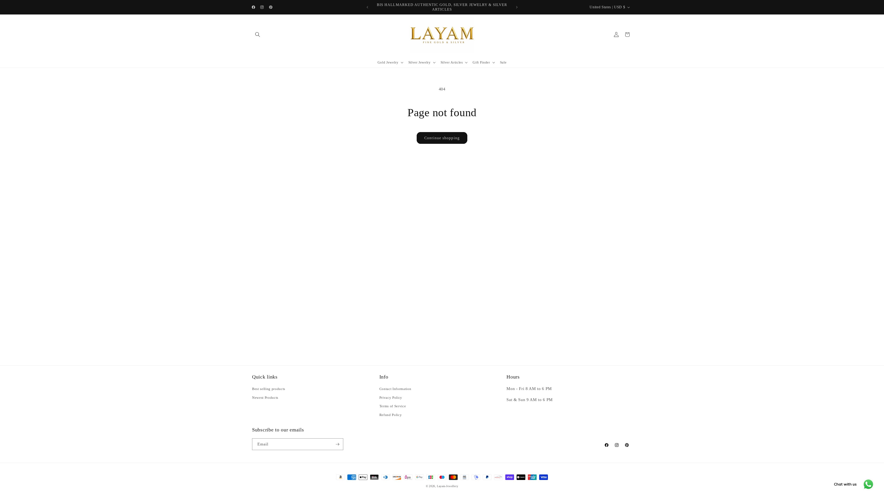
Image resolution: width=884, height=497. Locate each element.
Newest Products (265, 397)
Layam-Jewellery (447, 486)
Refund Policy (390, 415)
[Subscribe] (337, 444)
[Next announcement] (517, 7)
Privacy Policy (390, 397)
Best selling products (268, 389)
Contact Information (395, 389)
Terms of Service (392, 406)
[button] (257, 34)
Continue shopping (442, 138)
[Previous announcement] (367, 7)
